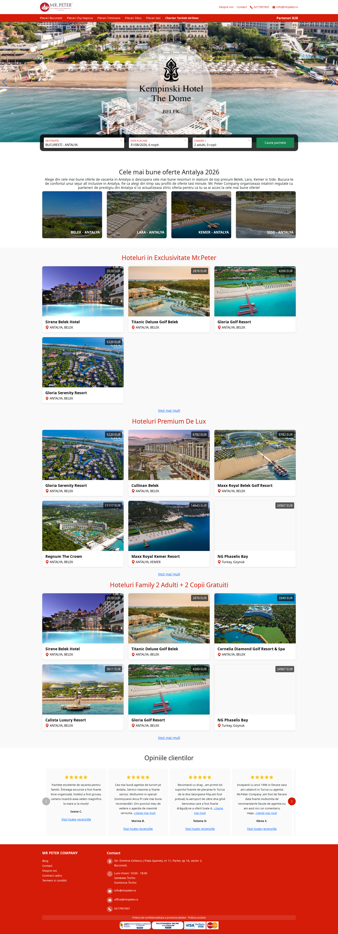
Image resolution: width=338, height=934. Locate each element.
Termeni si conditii (54, 880)
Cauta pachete (275, 142)
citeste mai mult (145, 813)
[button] (4, 82)
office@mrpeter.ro (126, 899)
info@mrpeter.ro (287, 7)
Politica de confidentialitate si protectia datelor (159, 917)
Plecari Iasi (153, 18)
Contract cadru (52, 875)
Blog (45, 861)
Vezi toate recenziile (76, 819)
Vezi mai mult (169, 410)
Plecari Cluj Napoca (80, 18)
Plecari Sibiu (133, 18)
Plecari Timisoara (108, 18)
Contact (242, 7)
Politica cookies (197, 917)
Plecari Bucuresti (51, 18)
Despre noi (226, 7)
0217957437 (261, 7)
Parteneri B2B (287, 18)
